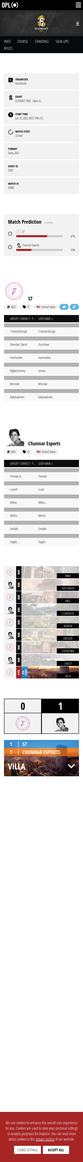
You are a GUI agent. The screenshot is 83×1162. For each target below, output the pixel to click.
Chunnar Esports (44, 443)
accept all (56, 1149)
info (7, 41)
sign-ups (62, 41)
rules (8, 48)
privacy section (45, 1139)
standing (42, 41)
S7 (30, 298)
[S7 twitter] (64, 307)
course (22, 41)
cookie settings (27, 1149)
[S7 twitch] (74, 307)
